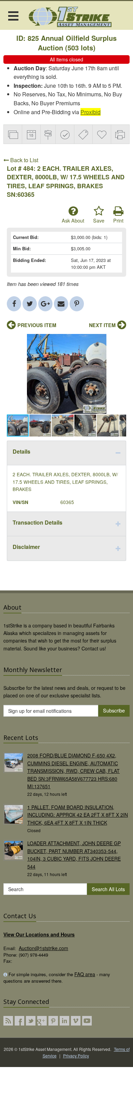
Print (118, 220)
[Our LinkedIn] (64, 1021)
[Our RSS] (8, 1021)
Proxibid (90, 112)
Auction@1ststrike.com (43, 948)
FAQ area (84, 974)
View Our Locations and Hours (39, 934)
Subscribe (114, 710)
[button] (120, 340)
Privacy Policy (76, 1055)
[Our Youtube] (87, 1021)
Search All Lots (108, 889)
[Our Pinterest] (53, 1021)
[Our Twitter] (30, 1021)
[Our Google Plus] (42, 1021)
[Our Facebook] (19, 1021)
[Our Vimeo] (75, 1021)
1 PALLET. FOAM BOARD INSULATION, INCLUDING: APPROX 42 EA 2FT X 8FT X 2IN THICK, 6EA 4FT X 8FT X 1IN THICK (77, 815)
